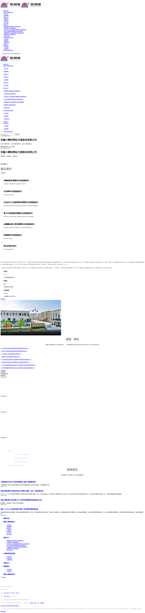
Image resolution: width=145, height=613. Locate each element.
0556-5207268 (7, 596)
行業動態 (6, 48)
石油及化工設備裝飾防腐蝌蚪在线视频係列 (15, 29)
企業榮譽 (6, 20)
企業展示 (6, 18)
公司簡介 (6, 14)
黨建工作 (6, 17)
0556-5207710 (7, 592)
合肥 (35, 603)
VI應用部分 (7, 42)
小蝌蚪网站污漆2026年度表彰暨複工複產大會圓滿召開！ (19, 482)
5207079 (13, 592)
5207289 (17, 592)
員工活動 (6, 23)
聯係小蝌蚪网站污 (8, 50)
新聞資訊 (6, 45)
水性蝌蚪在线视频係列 (10, 28)
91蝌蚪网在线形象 (8, 37)
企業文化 (6, 21)
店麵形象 (6, 40)
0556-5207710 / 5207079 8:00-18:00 (11, 53)
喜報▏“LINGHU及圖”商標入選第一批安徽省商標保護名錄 (19, 509)
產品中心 (6, 25)
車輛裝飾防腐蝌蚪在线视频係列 (12, 26)
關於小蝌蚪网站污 (8, 12)
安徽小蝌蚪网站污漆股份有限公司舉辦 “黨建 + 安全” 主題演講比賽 (22, 491)
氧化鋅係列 (7, 36)
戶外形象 (6, 39)
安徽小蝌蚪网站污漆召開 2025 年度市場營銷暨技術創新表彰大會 (21, 500)
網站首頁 (6, 10)
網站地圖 (3, 611)
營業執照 (42, 603)
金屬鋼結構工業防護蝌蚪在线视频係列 (14, 33)
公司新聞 (6, 47)
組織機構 (6, 15)
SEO (38, 603)
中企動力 (31, 603)
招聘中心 (6, 44)
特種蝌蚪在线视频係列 (10, 34)
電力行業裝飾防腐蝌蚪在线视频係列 (13, 31)
